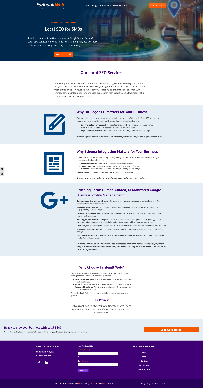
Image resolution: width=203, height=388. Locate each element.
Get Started (144, 365)
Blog (144, 357)
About (144, 352)
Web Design (85, 383)
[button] (39, 363)
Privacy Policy (144, 383)
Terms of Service (158, 383)
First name (82, 357)
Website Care (144, 369)
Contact (144, 361)
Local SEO (97, 383)
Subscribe (83, 370)
